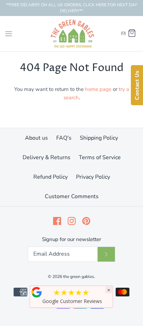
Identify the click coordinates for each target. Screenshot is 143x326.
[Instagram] (72, 221)
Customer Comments (72, 196)
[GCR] (37, 292)
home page (98, 89)
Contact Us (137, 85)
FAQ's (64, 138)
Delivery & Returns (46, 157)
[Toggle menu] (8, 33)
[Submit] (106, 254)
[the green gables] (71, 34)
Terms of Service (100, 157)
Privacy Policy (93, 177)
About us (36, 138)
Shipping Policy (99, 138)
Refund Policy (50, 177)
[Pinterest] (86, 221)
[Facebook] (57, 221)
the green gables (78, 276)
